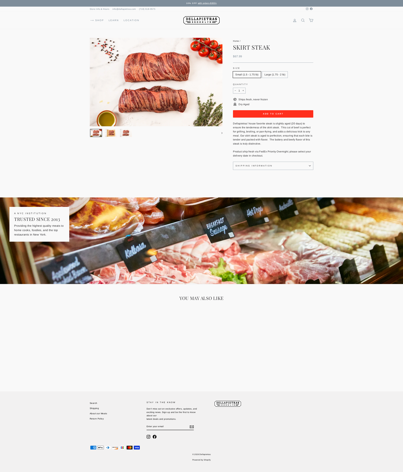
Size (236, 68)
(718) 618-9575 (147, 9)
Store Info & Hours (99, 9)
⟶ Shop (97, 20)
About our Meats (98, 413)
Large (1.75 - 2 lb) (274, 74)
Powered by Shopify (201, 460)
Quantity (240, 84)
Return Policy (97, 419)
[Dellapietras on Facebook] (154, 437)
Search (93, 403)
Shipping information (254, 166)
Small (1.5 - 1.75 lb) (246, 74)
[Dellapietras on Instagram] (148, 437)
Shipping (94, 408)
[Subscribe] (192, 427)
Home (236, 41)
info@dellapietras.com (124, 9)
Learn (114, 20)
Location (131, 20)
